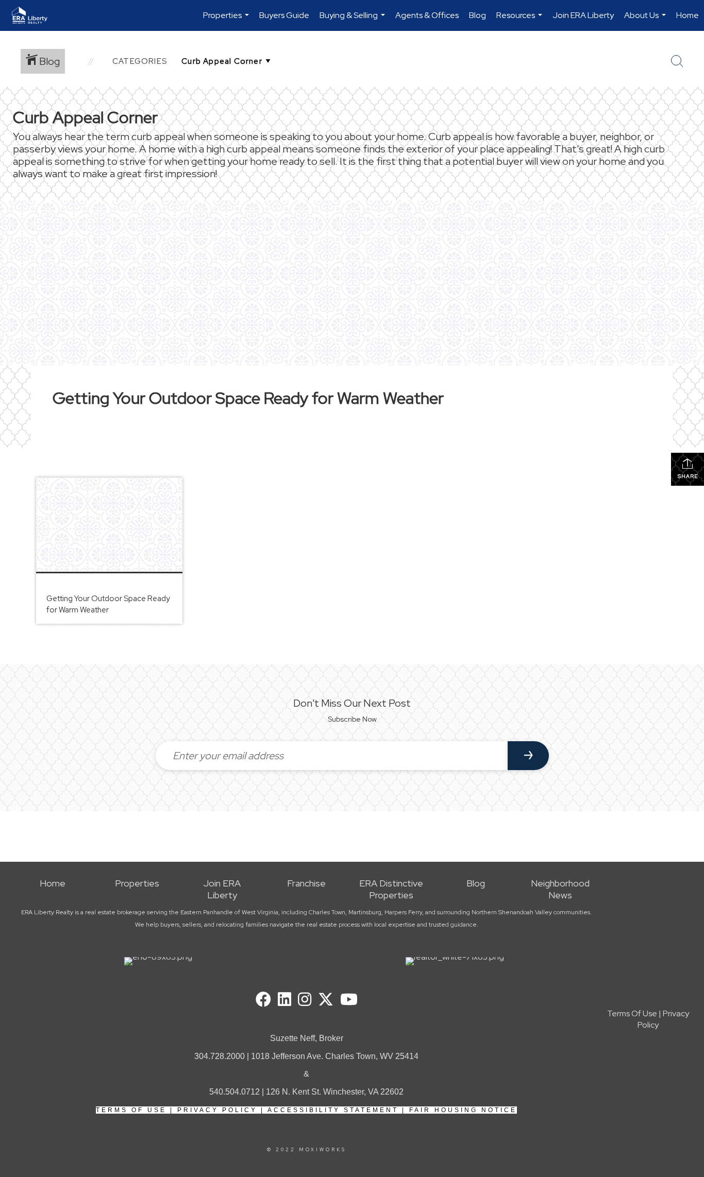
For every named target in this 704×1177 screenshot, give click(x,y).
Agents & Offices (427, 15)
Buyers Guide (284, 15)
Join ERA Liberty (583, 15)
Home (687, 15)
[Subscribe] (528, 755)
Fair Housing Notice (463, 1110)
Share (688, 476)
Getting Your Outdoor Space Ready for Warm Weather (248, 398)
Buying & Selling (354, 20)
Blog (477, 15)
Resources (520, 20)
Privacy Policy (217, 1110)
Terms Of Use (131, 1110)
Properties (227, 20)
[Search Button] (677, 61)
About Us (646, 20)
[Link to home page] (35, 15)
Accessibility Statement (332, 1110)
